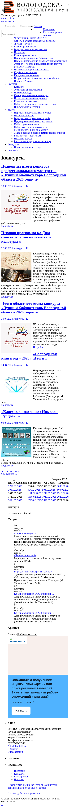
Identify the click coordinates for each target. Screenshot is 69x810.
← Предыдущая (10, 471)
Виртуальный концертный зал (30, 49)
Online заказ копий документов (31, 127)
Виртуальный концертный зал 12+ (33, 571)
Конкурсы (13, 144)
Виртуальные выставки (27, 107)
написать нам (8, 21)
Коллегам (13, 150)
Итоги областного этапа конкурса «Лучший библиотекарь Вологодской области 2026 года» (33, 307)
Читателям (49, 29)
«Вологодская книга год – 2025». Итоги (29, 356)
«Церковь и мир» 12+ (26, 533)
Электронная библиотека (28, 89)
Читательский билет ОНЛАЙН (31, 38)
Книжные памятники (26, 101)
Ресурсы (12, 84)
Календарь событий (25, 46)
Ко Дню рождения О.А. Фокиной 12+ (35, 593)
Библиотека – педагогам (27, 135)
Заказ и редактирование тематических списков (39, 132)
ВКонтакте (14, 749)
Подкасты (19, 52)
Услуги (11, 109)
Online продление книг (26, 124)
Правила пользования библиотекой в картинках (40, 61)
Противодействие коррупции (24, 793)
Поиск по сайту (10, 26)
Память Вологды (23, 92)
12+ (28, 186)
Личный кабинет (23, 43)
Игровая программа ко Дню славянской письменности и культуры (26, 237)
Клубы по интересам (25, 72)
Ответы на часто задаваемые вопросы (35, 40)
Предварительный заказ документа (33, 121)
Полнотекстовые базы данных (30, 98)
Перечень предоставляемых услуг (32, 112)
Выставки (19, 770)
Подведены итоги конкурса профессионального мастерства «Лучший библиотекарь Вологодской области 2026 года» (33, 172)
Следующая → (9, 474)
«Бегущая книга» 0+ (25, 555)
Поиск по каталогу (26, 26)
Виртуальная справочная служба (32, 118)
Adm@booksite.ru (17, 746)
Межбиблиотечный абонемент (31, 130)
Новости (19, 779)
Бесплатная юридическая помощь (32, 141)
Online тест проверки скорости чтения (35, 104)
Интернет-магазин (24, 115)
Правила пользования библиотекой (33, 58)
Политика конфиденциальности (31, 69)
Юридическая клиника (26, 75)
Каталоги (19, 86)
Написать (21, 710)
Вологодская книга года (27, 147)
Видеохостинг (15, 751)
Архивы (12, 634)
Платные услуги (23, 138)
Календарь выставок (25, 55)
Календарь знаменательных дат (31, 95)
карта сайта (7, 18)
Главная (38, 26)
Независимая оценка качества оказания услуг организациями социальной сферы (32, 786)
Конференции (21, 776)
